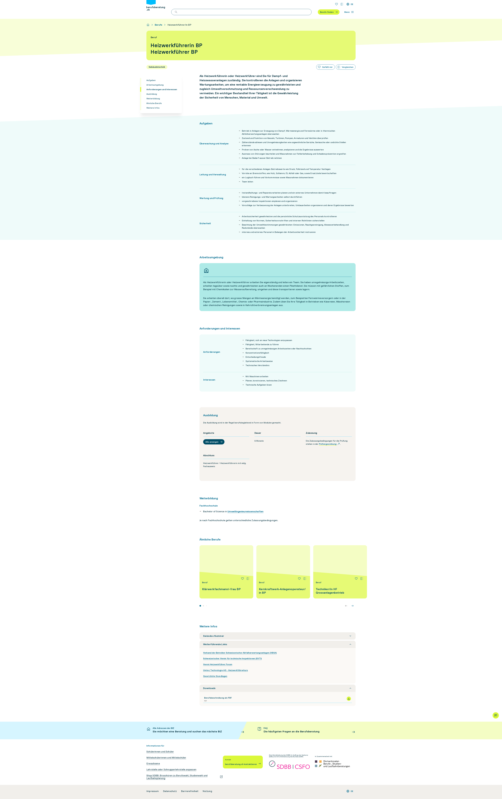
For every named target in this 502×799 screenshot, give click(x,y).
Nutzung (207, 791)
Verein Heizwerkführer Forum (217, 664)
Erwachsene (153, 763)
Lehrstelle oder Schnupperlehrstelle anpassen (171, 769)
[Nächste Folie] (352, 606)
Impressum (152, 791)
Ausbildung (151, 94)
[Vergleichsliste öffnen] (342, 4)
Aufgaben (151, 80)
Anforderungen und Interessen (161, 89)
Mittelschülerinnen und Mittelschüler (166, 757)
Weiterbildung (153, 98)
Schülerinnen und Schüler (160, 751)
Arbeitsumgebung (155, 84)
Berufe (158, 25)
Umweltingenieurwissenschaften (245, 511)
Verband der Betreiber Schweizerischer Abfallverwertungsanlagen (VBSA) (240, 652)
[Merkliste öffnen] (336, 4)
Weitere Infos (152, 107)
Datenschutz (170, 791)
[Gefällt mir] (242, 578)
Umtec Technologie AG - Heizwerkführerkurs (225, 670)
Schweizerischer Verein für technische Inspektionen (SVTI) (232, 658)
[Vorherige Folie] (346, 606)
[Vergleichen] (248, 578)
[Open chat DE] (496, 715)
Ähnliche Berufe (154, 103)
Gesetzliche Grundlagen (215, 676)
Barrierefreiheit (189, 791)
